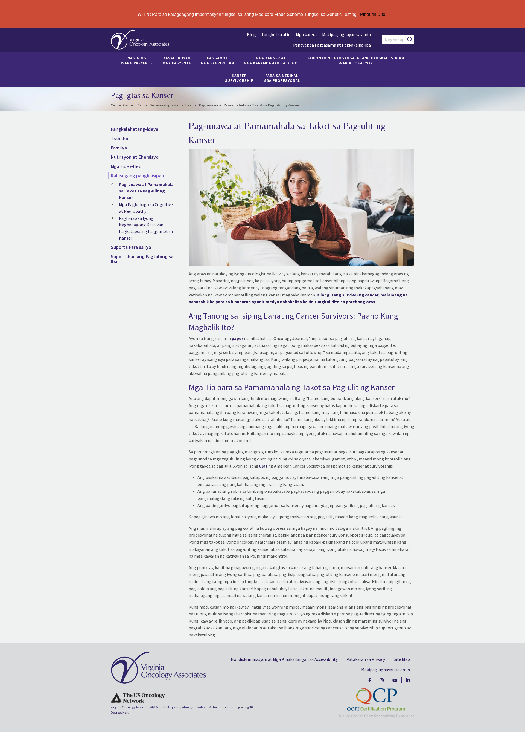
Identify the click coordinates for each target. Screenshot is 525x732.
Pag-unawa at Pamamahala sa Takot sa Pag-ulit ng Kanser (146, 190)
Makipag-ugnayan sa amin (346, 34)
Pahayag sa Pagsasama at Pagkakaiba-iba (332, 45)
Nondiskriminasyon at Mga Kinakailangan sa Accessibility (284, 659)
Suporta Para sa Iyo (131, 247)
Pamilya (119, 148)
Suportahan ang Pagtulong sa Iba (142, 258)
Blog (251, 34)
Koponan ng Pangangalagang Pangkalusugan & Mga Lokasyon (356, 60)
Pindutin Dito (372, 14)
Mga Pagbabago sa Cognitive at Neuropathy (146, 208)
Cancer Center (122, 105)
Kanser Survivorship (239, 78)
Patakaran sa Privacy (365, 659)
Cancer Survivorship (154, 105)
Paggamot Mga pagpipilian (217, 60)
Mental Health (185, 105)
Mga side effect (127, 166)
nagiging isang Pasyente (137, 60)
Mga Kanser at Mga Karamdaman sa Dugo (271, 60)
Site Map (402, 659)
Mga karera (306, 34)
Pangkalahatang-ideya (134, 129)
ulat (263, 466)
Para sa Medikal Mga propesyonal (281, 78)
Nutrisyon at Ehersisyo (135, 157)
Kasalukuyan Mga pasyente (177, 60)
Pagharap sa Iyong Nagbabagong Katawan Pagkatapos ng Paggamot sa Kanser (146, 228)
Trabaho (119, 138)
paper (237, 338)
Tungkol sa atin (275, 34)
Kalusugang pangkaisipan (137, 175)
